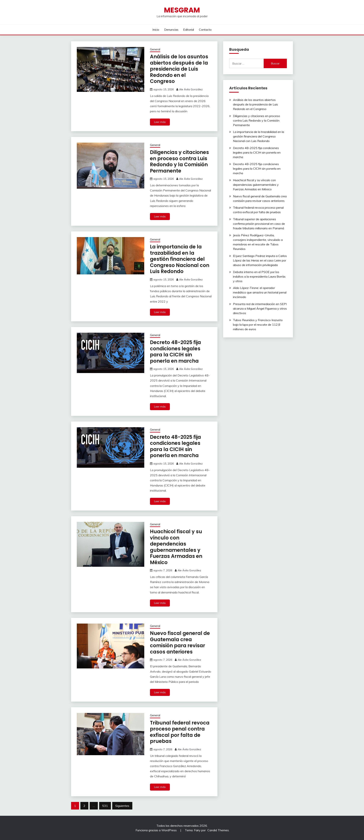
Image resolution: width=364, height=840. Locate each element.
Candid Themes (218, 830)
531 (105, 806)
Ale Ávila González (191, 89)
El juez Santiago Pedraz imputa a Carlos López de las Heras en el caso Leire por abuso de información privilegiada (260, 260)
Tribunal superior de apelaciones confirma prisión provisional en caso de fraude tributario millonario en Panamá (259, 223)
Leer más (160, 122)
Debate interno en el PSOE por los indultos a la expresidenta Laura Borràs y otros (259, 276)
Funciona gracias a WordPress (156, 830)
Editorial (188, 29)
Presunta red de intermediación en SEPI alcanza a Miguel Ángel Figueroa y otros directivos (260, 308)
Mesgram (182, 10)
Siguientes (122, 806)
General (155, 49)
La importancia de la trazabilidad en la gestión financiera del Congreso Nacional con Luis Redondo (179, 259)
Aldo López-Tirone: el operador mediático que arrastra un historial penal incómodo (259, 292)
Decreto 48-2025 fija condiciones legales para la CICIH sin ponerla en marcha (175, 351)
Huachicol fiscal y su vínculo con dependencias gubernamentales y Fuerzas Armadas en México (176, 547)
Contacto (205, 29)
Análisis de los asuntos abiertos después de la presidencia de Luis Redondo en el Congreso (179, 69)
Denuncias (171, 29)
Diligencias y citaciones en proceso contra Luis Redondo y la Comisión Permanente (179, 161)
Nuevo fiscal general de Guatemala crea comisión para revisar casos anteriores (180, 642)
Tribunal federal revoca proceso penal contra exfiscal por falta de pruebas (179, 732)
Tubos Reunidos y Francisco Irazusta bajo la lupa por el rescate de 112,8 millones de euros (257, 324)
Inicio (155, 29)
